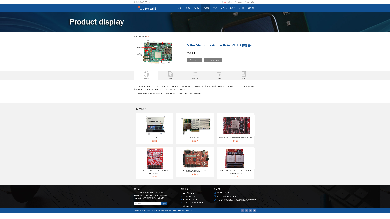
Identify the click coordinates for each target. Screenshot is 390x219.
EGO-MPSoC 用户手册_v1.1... (192, 199)
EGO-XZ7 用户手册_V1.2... (191, 196)
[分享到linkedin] (242, 210)
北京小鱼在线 (188, 210)
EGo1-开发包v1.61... (189, 193)
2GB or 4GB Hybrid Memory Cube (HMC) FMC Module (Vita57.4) (235, 172)
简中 (225, 2)
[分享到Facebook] (246, 210)
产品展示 (206, 8)
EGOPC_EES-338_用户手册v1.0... (193, 203)
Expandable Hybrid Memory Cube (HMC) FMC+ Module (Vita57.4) (154, 172)
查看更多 (154, 141)
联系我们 (251, 8)
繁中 (231, 2)
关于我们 (187, 8)
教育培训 (215, 8)
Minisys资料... (187, 206)
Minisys (154, 138)
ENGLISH (240, 2)
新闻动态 (196, 8)
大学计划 (224, 8)
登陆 (248, 2)
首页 (179, 8)
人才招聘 (242, 8)
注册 (254, 2)
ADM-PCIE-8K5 (195, 138)
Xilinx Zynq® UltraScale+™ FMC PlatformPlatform (235, 138)
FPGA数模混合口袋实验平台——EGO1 (195, 171)
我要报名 (233, 8)
